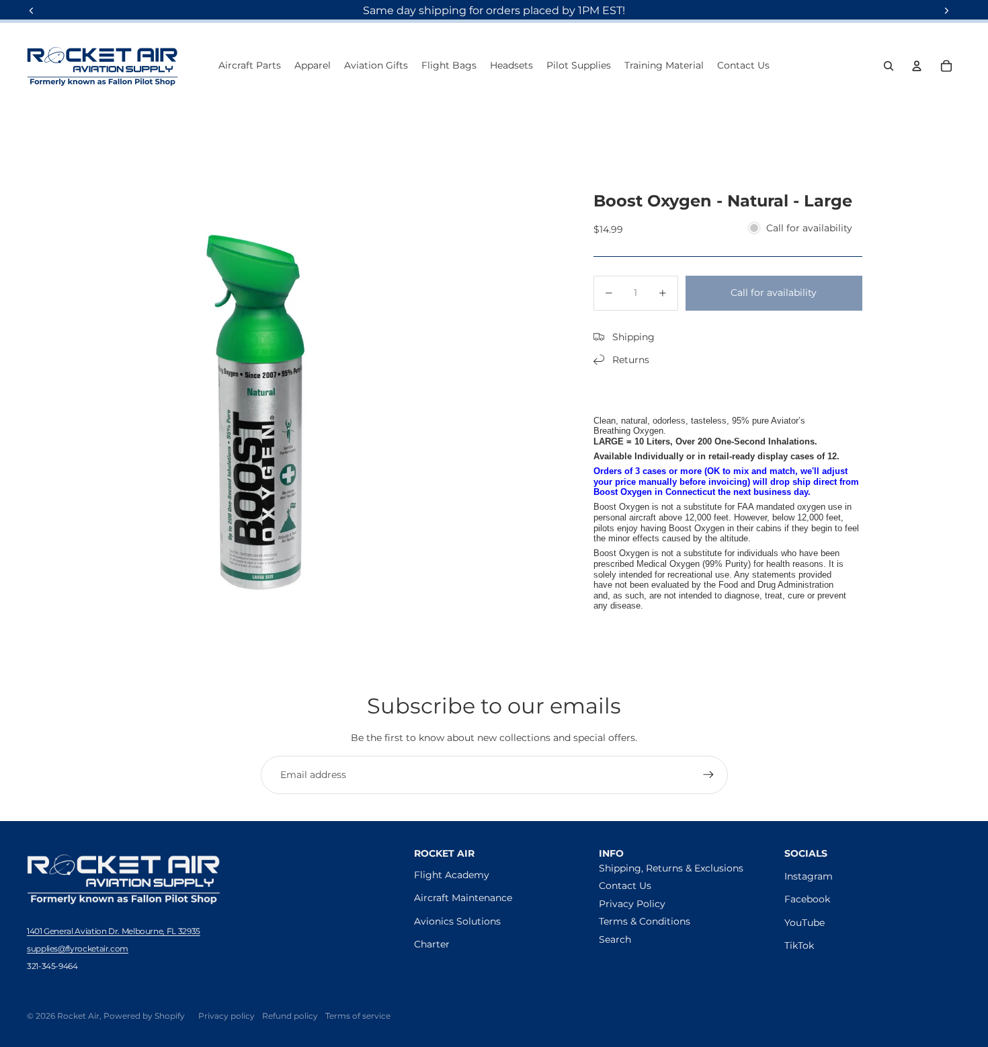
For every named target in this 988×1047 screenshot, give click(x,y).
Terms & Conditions (644, 921)
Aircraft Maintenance (463, 898)
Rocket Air (78, 1016)
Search (615, 939)
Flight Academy (451, 875)
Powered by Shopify (144, 1016)
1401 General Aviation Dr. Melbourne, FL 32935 (113, 931)
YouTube (804, 923)
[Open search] (888, 66)
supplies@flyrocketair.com (77, 948)
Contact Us (625, 886)
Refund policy (290, 1016)
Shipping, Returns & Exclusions (671, 868)
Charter (432, 944)
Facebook (807, 899)
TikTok (799, 945)
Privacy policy (226, 1016)
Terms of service (357, 1016)
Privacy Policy (632, 904)
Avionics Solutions (457, 921)
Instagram (808, 876)
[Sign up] (708, 774)
